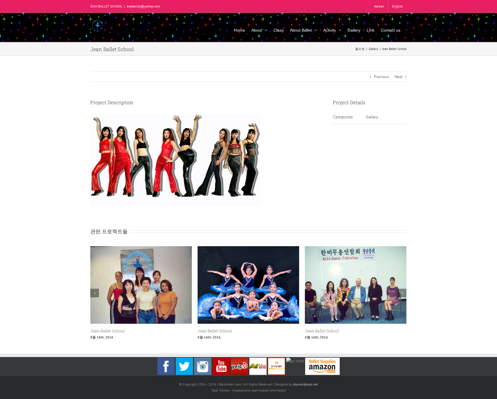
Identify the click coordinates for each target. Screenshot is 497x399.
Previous (381, 76)
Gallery (372, 116)
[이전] (94, 293)
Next (399, 76)
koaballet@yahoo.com (143, 6)
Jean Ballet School (107, 331)
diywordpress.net (305, 384)
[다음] (402, 293)
